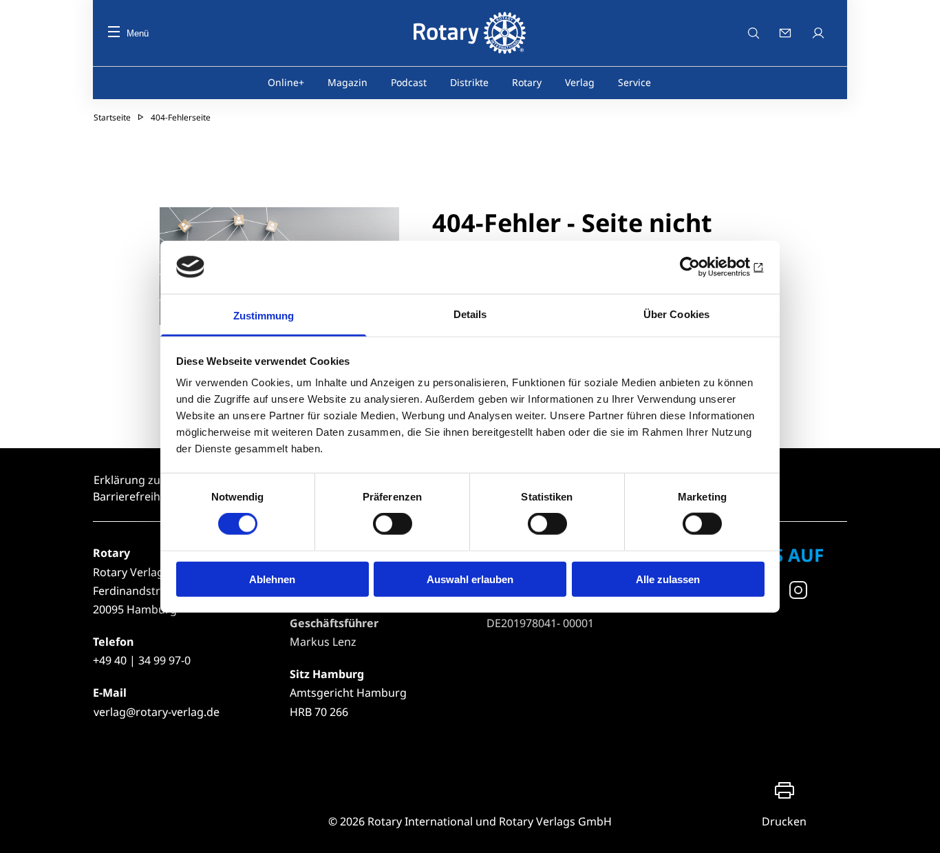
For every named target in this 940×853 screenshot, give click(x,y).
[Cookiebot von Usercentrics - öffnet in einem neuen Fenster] (704, 267)
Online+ (286, 82)
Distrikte (469, 82)
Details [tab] (470, 313)
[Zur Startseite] (469, 33)
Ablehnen (272, 579)
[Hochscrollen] (916, 829)
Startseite (112, 117)
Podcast (409, 82)
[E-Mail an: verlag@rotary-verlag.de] (786, 33)
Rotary (527, 82)
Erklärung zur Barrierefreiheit (133, 488)
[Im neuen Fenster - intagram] (798, 590)
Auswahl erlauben (470, 579)
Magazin (347, 82)
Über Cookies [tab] (676, 313)
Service (634, 82)
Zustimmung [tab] (264, 315)
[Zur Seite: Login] (819, 33)
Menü (138, 33)
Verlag (580, 82)
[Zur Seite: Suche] (753, 33)
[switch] (392, 524)
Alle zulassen (668, 579)
